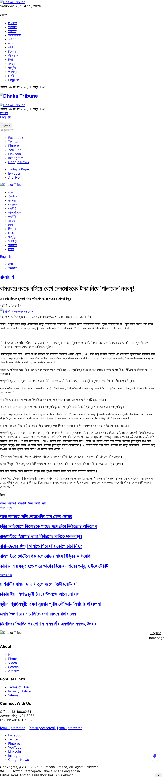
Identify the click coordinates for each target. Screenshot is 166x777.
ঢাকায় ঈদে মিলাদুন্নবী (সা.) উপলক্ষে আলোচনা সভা (41, 594)
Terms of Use (18, 687)
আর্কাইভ (12, 245)
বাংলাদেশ (12, 27)
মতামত (11, 43)
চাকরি (11, 76)
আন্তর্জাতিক (14, 35)
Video (12, 663)
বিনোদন (12, 51)
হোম (10, 192)
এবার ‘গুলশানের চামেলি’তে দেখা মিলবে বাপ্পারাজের (38, 614)
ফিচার (11, 59)
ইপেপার (4, 113)
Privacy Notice (19, 691)
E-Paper (14, 173)
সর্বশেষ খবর (6, 575)
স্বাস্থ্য (11, 63)
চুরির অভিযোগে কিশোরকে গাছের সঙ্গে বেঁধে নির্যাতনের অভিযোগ (48, 526)
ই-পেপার (12, 23)
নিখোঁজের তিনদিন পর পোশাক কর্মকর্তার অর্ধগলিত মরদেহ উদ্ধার (48, 624)
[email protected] (13, 728)
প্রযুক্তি (12, 68)
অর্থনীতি (12, 39)
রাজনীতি (12, 31)
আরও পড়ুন (6, 507)
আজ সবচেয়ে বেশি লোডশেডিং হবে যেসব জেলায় (36, 516)
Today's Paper (19, 169)
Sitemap (14, 695)
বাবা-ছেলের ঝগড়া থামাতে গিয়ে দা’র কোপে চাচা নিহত (41, 546)
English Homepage (156, 635)
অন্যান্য (12, 72)
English (13, 80)
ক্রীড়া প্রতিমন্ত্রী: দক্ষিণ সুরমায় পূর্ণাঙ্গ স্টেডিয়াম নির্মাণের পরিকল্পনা (51, 604)
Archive (14, 177)
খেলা (10, 47)
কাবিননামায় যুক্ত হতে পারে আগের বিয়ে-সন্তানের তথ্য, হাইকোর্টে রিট (54, 566)
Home (12, 655)
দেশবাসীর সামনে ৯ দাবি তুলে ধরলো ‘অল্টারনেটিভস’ (38, 584)
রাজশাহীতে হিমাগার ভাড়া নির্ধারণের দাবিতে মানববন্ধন (41, 536)
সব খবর (12, 200)
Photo (12, 659)
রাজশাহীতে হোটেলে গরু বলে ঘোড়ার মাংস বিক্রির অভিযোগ (45, 556)
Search (13, 667)
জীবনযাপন (13, 55)
